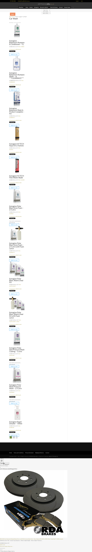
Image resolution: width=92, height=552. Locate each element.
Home (27, 7)
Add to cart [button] (14, 54)
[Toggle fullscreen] (1, 548)
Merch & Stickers (54, 7)
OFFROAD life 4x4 (33, 456)
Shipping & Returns (39, 452)
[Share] (3, 548)
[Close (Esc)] (4, 548)
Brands (31, 7)
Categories (36, 7)
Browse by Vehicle (44, 7)
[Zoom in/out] (0, 548)
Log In (77, 1)
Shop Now (21, 7)
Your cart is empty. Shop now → (6, 546)
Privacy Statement (29, 452)
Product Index (67, 7)
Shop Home (11, 16)
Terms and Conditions (19, 452)
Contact (61, 7)
